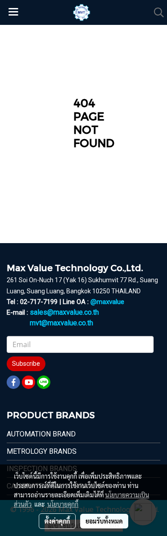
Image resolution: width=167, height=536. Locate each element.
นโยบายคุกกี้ (62, 504)
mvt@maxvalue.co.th (61, 323)
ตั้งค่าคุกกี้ (57, 521)
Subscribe (26, 363)
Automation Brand (41, 434)
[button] (156, 12)
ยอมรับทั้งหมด (104, 521)
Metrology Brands (42, 451)
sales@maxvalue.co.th (64, 312)
